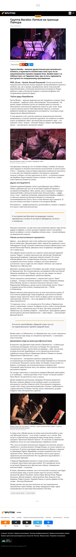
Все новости (5, 517)
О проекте (4, 533)
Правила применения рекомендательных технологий (17, 536)
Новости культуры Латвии (17, 493)
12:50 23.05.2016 (15, 26)
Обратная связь (44, 536)
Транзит (48, 517)
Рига (13, 517)
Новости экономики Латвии (33, 517)
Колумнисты (57, 517)
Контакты (11, 533)
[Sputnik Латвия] (9, 15)
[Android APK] (6, 541)
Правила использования (21, 533)
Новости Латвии (31, 493)
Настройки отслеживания (57, 536)
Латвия (19, 517)
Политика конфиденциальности (39, 533)
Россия (66, 517)
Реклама (36, 536)
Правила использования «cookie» (59, 533)
